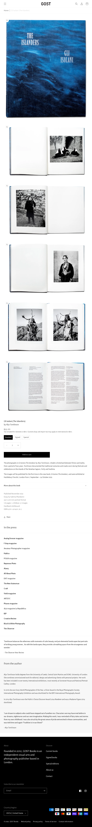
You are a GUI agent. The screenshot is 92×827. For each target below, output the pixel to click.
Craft (6, 589)
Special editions (52, 764)
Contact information (66, 821)
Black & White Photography (14, 624)
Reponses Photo (10, 563)
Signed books (51, 758)
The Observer (9, 629)
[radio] (8, 437)
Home (6, 10)
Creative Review (10, 619)
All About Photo (10, 573)
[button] (5, 3)
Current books (52, 751)
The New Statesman (11, 583)
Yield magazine (10, 594)
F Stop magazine (10, 543)
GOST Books (14, 821)
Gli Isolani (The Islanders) (20, 10)
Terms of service (50, 821)
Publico (6, 553)
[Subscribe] (44, 790)
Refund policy (26, 821)
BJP (5, 614)
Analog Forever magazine (13, 538)
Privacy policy (38, 821)
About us (49, 770)
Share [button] (8, 517)
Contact (49, 776)
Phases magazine (10, 604)
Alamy (6, 568)
